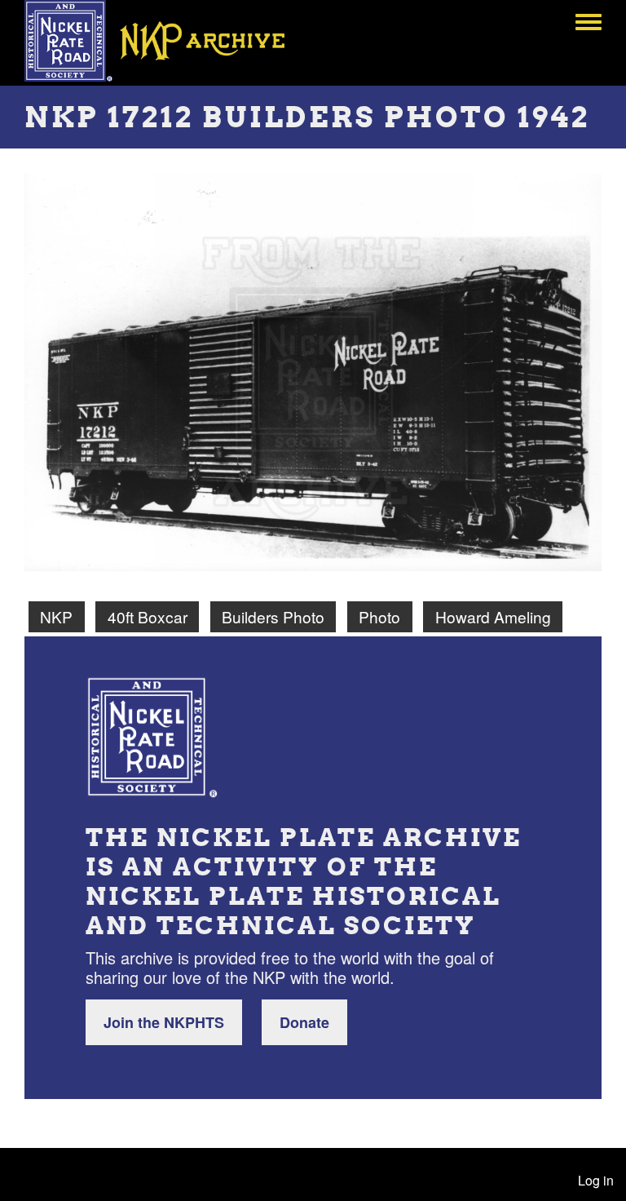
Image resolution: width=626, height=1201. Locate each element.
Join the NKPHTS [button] (164, 1022)
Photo (379, 616)
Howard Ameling (493, 616)
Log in (596, 1180)
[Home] (166, 41)
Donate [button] (304, 1022)
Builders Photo (273, 616)
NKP (56, 616)
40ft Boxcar (147, 616)
